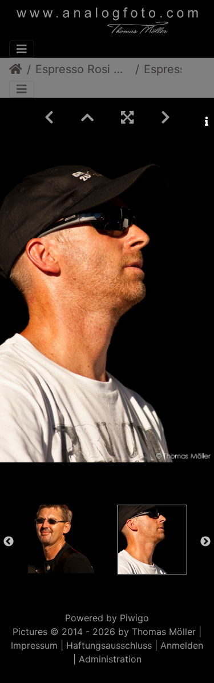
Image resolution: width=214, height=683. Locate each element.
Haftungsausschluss (109, 645)
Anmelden (181, 645)
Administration (110, 659)
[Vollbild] (127, 117)
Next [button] (205, 542)
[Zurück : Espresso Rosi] (49, 117)
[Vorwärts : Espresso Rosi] (165, 117)
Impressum (34, 645)
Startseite (15, 69)
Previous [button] (8, 542)
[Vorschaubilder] (87, 117)
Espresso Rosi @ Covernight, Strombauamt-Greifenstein (83, 69)
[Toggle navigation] (21, 49)
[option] (62, 539)
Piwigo (134, 618)
